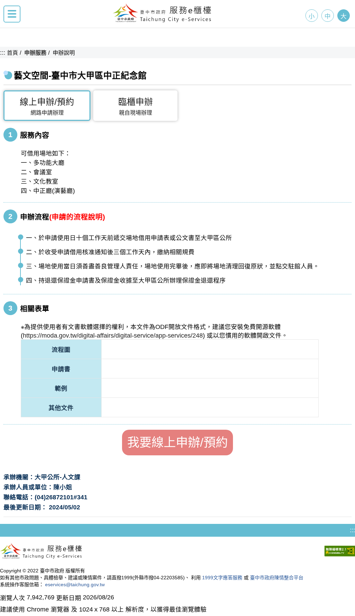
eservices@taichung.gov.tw (75, 584)
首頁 (12, 53)
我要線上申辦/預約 (177, 442)
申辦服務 (35, 53)
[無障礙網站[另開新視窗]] (339, 552)
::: (2, 52)
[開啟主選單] (11, 14)
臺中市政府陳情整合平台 (276, 577)
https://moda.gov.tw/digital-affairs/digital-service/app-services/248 (113, 335)
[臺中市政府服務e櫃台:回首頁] (162, 20)
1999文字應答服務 (222, 577)
